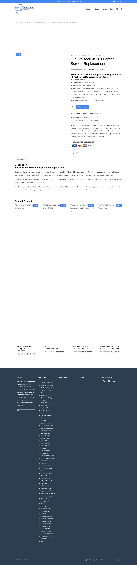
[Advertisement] (68, 38)
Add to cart (82, 107)
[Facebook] (114, 1)
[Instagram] (120, 1)
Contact (104, 9)
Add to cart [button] (54, 358)
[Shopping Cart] (117, 9)
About (96, 9)
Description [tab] (21, 159)
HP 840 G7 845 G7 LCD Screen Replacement (54, 348)
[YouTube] (114, 381)
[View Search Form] (120, 9)
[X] (117, 1)
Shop (112, 9)
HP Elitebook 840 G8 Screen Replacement (80, 348)
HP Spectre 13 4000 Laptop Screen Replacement (24, 349)
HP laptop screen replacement (86, 55)
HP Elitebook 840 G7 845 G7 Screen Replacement (109, 348)
